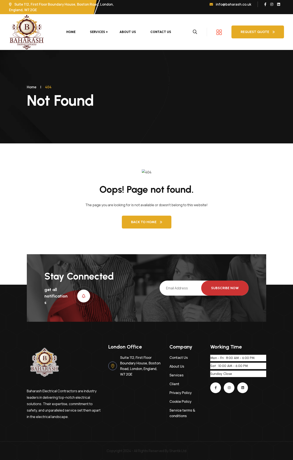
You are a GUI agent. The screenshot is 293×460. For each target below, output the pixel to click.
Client (174, 384)
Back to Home (144, 222)
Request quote (255, 32)
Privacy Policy (180, 392)
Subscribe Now (225, 288)
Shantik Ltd (177, 450)
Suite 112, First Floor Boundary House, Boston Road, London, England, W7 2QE (140, 366)
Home (71, 32)
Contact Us (160, 32)
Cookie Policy (180, 401)
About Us (127, 32)
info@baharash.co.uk (233, 4)
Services (97, 32)
